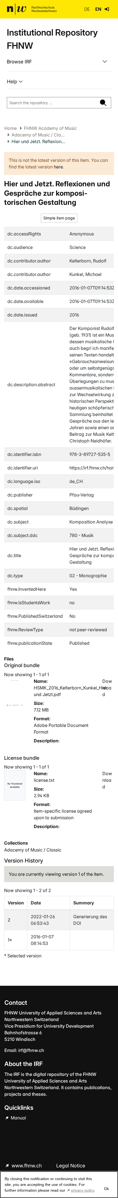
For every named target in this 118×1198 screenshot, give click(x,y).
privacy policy (82, 1190)
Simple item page (59, 218)
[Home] (32, 9)
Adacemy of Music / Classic (39, 135)
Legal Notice (70, 1166)
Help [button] (13, 81)
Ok (106, 1188)
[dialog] (59, 1184)
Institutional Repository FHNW (52, 39)
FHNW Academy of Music (50, 128)
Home (10, 128)
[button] (106, 9)
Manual (18, 1118)
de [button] (87, 9)
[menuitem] (59, 62)
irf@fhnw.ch (31, 1050)
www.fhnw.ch (26, 1166)
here (58, 167)
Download (107, 687)
